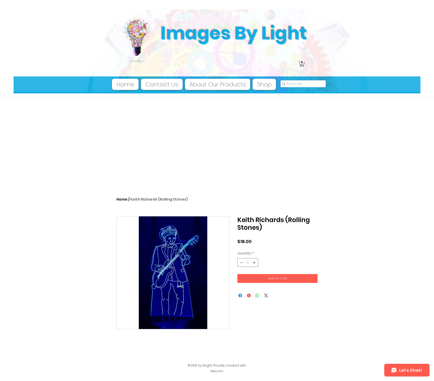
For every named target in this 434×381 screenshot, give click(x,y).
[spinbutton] (248, 262)
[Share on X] (266, 295)
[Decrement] (241, 262)
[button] (302, 64)
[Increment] (255, 262)
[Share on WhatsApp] (257, 295)
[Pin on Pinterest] (249, 295)
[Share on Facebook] (240, 295)
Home (121, 199)
